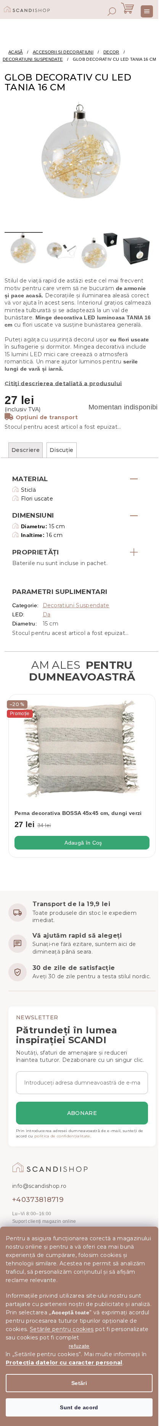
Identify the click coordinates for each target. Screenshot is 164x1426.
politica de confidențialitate (62, 1136)
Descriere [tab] (25, 450)
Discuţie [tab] (62, 450)
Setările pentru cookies (62, 1329)
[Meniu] (146, 11)
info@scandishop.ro (39, 1186)
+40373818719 (38, 1199)
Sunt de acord (79, 1407)
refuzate (79, 1346)
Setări (79, 1383)
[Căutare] (111, 11)
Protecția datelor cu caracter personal (64, 1362)
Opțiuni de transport (47, 417)
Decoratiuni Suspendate (76, 605)
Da (47, 614)
